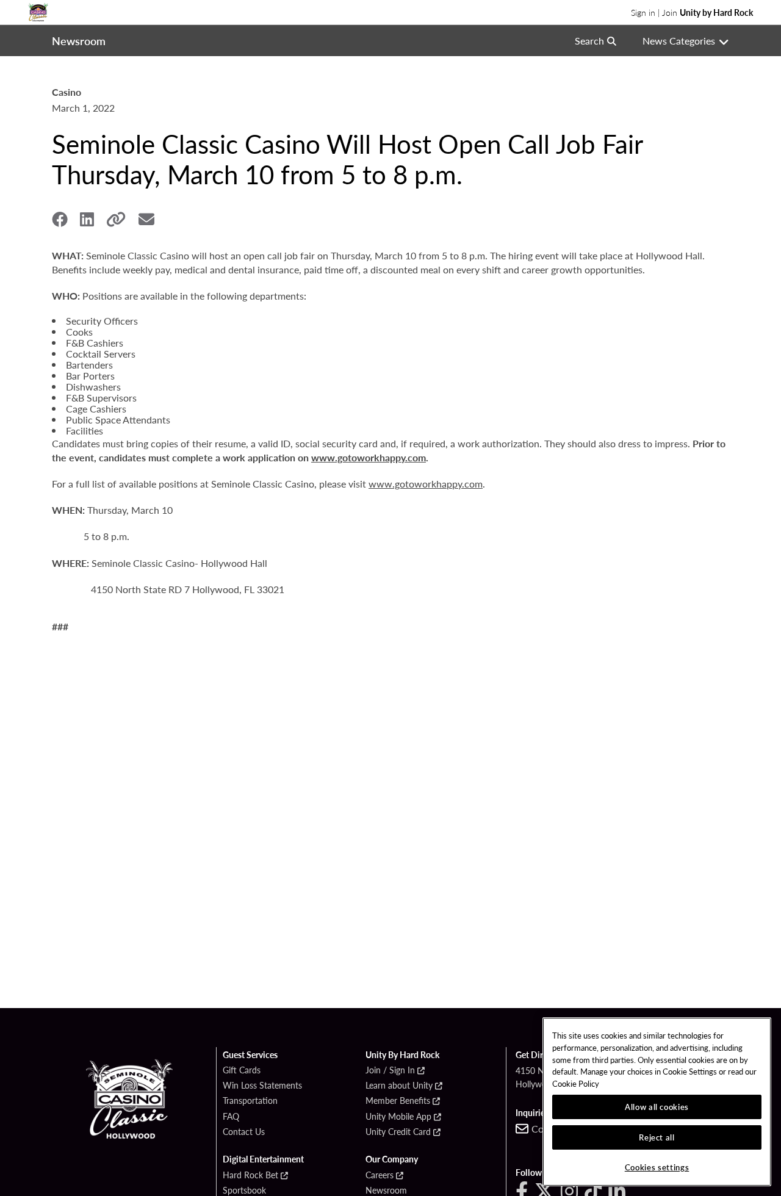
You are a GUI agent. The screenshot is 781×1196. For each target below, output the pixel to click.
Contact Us (244, 1131)
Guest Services (250, 1055)
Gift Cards (242, 1070)
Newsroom (386, 1190)
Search (589, 41)
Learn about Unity (399, 1085)
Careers (379, 1175)
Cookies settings (657, 1167)
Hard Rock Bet (250, 1175)
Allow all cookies (657, 1106)
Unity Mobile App (398, 1116)
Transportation (250, 1100)
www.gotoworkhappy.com (368, 457)
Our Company (391, 1159)
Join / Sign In (390, 1070)
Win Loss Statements (262, 1085)
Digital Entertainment (263, 1159)
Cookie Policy (575, 1083)
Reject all (657, 1137)
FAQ (231, 1116)
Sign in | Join (692, 12)
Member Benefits (397, 1100)
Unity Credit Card (398, 1131)
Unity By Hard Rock (402, 1055)
